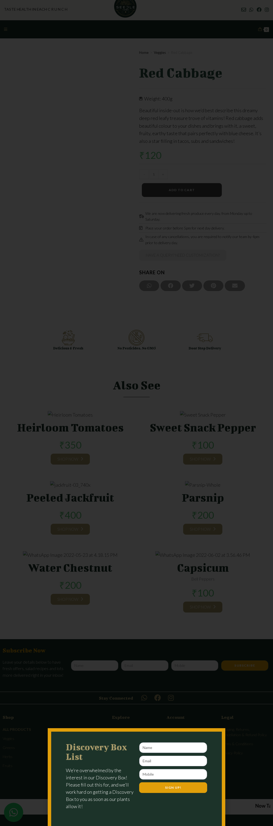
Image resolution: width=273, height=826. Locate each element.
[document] (136, 413)
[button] (214, 739)
